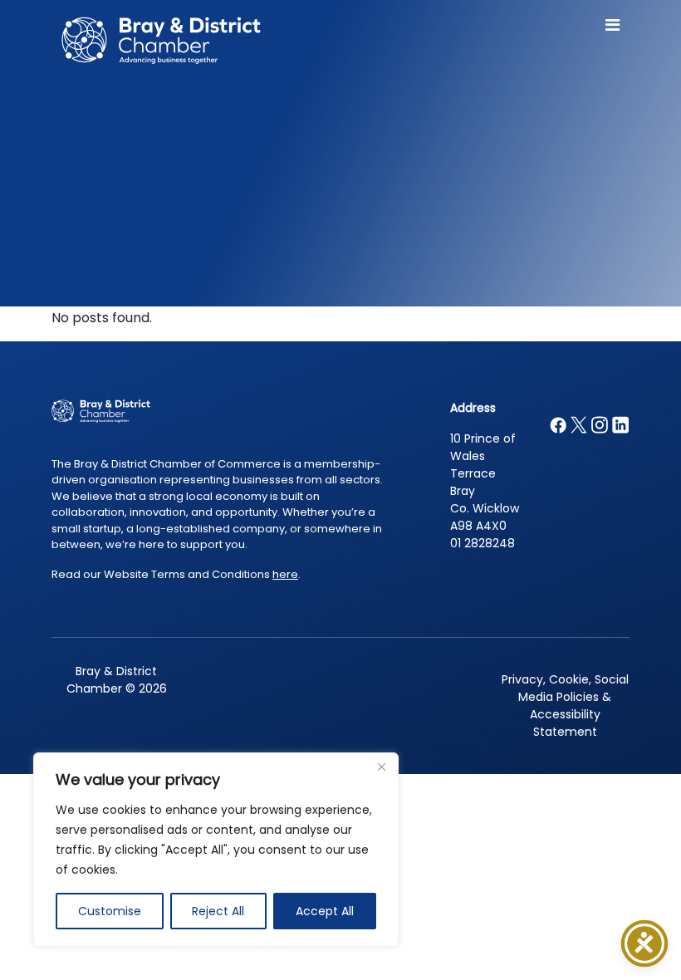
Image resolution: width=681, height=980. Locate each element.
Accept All (325, 911)
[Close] (381, 767)
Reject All (218, 911)
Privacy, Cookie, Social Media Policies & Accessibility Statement (565, 705)
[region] (216, 849)
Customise (109, 911)
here (285, 574)
